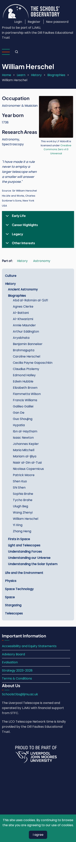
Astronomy (41, 261)
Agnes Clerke (23, 306)
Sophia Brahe (23, 494)
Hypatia (19, 425)
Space (10, 597)
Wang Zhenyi (23, 512)
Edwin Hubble (23, 381)
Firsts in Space (19, 539)
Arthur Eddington (26, 331)
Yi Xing (17, 525)
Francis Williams (25, 400)
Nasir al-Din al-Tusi (27, 462)
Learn (21, 75)
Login (18, 22)
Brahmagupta (23, 350)
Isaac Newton (23, 437)
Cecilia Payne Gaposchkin (32, 362)
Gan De (18, 412)
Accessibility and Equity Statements (29, 646)
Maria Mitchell (23, 450)
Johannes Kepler (26, 444)
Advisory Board (13, 654)
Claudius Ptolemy (26, 369)
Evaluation (10, 662)
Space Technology (19, 589)
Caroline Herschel (26, 356)
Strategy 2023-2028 (17, 670)
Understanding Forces (25, 551)
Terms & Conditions (17, 678)
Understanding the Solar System (32, 564)
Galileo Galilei (23, 406)
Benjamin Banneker (27, 344)
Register (34, 22)
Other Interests (23, 243)
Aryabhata (21, 337)
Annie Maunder (24, 325)
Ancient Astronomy (23, 289)
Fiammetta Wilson (27, 394)
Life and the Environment (24, 573)
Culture (10, 275)
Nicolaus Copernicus (28, 469)
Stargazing (13, 605)
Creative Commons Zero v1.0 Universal (57, 149)
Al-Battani (21, 313)
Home (6, 75)
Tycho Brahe (22, 500)
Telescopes (14, 613)
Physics (10, 580)
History (36, 75)
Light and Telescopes (24, 545)
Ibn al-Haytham (25, 431)
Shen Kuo (20, 481)
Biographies (56, 75)
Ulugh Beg (20, 506)
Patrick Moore (23, 475)
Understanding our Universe (29, 557)
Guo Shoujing (22, 419)
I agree (38, 834)
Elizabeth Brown (25, 387)
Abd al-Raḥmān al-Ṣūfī (30, 300)
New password (57, 22)
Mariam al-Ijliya (24, 456)
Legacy (17, 234)
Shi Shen (19, 487)
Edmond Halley (24, 375)
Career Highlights (25, 225)
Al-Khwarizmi (23, 319)
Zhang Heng (22, 531)
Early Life (19, 216)
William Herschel (25, 518)
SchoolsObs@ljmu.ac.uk (20, 694)
